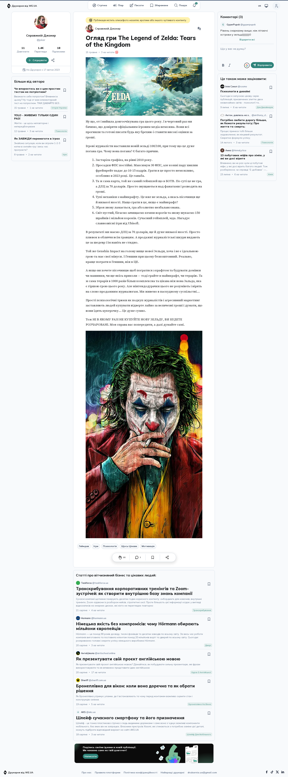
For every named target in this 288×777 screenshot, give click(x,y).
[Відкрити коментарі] (137, 557)
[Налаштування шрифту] (199, 29)
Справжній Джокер (41, 35)
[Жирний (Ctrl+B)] (223, 65)
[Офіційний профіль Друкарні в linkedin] (282, 772)
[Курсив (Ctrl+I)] (229, 65)
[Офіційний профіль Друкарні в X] (277, 772)
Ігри (96, 546)
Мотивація (148, 546)
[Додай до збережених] (65, 90)
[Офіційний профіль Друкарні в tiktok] (272, 772)
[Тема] (266, 6)
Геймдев (84, 546)
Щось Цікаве (129, 546)
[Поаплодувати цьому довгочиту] (120, 557)
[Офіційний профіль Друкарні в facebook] (266, 772)
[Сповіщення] (194, 5)
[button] (194, 5)
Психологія (110, 546)
